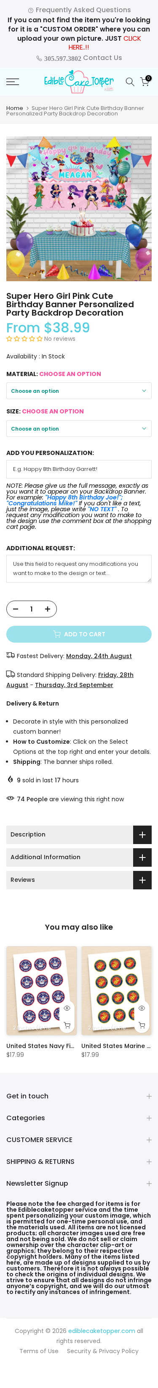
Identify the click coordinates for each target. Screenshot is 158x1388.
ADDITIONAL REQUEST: (40, 548)
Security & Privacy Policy (103, 1351)
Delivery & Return (32, 703)
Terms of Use (39, 1351)
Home (14, 108)
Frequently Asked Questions (82, 10)
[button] (25, 339)
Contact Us (82, 58)
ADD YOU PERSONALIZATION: (50, 453)
